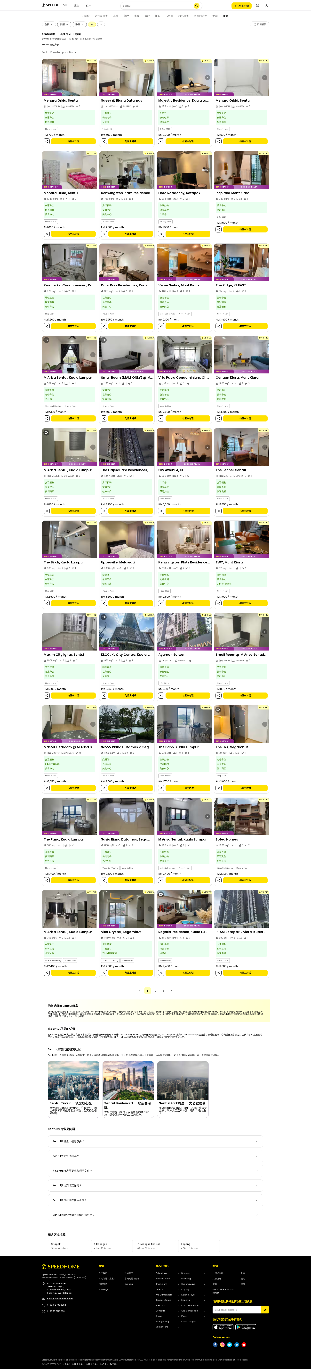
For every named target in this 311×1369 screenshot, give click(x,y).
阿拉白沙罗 (200, 16)
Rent (44, 52)
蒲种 (126, 16)
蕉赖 (136, 16)
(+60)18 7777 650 (56, 1311)
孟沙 (147, 16)
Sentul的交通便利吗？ (66, 1156)
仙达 (225, 16)
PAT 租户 (114, 1364)
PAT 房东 (104, 1364)
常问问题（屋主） (107, 1278)
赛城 (115, 16)
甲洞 (215, 16)
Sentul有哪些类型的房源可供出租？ (74, 1215)
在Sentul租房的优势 (61, 1028)
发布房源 (244, 6)
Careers (129, 1284)
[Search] (196, 6)
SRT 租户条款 (92, 1364)
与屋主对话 (73, 141)
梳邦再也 (183, 16)
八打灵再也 (101, 16)
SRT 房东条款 (78, 1364)
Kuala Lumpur (58, 52)
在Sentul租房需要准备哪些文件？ (72, 1171)
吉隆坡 (86, 16)
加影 (157, 16)
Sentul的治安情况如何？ (67, 1185)
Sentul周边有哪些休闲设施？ (70, 1200)
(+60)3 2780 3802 (56, 1304)
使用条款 (66, 1364)
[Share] (46, 142)
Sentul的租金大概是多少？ (68, 1141)
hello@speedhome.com (60, 1298)
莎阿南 (169, 16)
